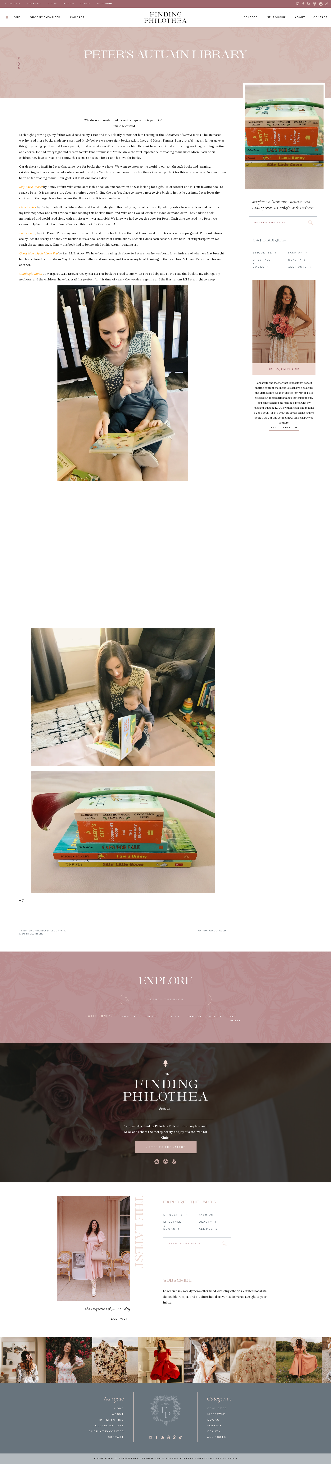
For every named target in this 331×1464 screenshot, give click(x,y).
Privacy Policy (170, 1458)
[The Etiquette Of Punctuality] (93, 1248)
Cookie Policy (187, 1458)
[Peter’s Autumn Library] (284, 137)
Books (19, 63)
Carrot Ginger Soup (212, 931)
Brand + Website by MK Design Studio (217, 1458)
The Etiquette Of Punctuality (107, 1309)
